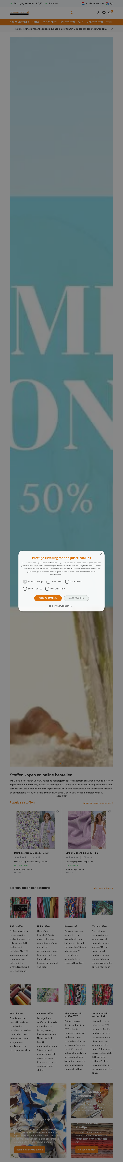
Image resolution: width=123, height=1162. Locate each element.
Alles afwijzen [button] (76, 598)
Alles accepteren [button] (48, 598)
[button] (61, 606)
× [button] (101, 554)
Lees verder (67, 574)
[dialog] (61, 581)
